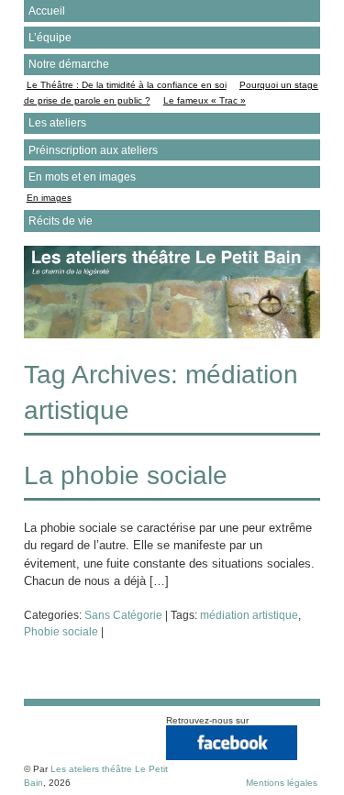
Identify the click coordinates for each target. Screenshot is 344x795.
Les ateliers (57, 122)
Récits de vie (60, 220)
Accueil (46, 11)
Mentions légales (281, 783)
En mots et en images (82, 176)
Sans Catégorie (123, 615)
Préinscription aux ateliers (93, 150)
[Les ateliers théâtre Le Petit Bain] (172, 334)
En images (49, 198)
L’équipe (50, 37)
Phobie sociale (61, 631)
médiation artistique (249, 615)
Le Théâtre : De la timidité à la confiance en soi (127, 85)
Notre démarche (68, 64)
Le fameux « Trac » (204, 100)
